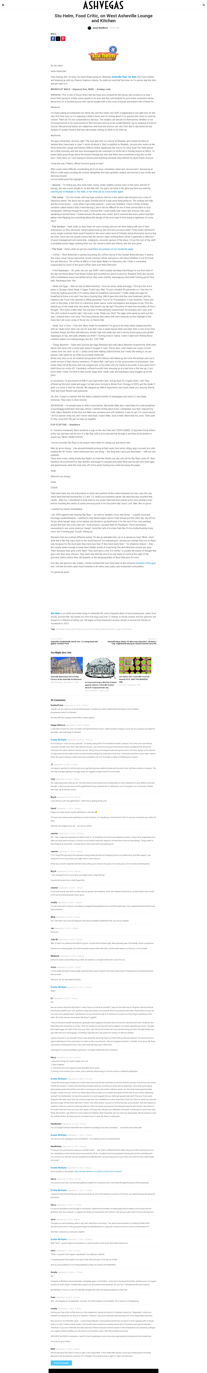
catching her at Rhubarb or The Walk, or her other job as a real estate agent (87, 191)
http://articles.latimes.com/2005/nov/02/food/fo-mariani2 (98, 1171)
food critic (86, 629)
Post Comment (61, 1363)
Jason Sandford (91, 691)
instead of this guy (146, 563)
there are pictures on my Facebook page (113, 249)
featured (69, 629)
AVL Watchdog (56, 682)
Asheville (60, 629)
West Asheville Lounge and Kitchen (116, 629)
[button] (53, 38)
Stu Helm (55, 613)
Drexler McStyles (59, 740)
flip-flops (77, 629)
